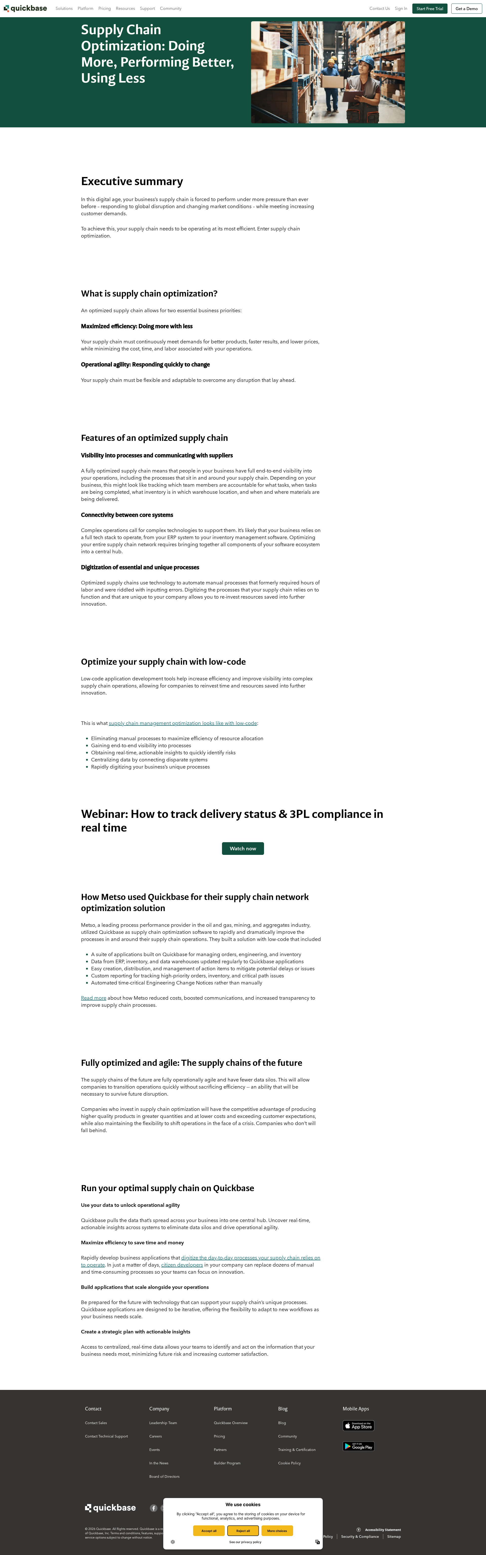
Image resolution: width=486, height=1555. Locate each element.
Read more (93, 998)
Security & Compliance (360, 1536)
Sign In (401, 8)
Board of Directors (164, 1476)
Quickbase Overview (231, 1423)
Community (170, 8)
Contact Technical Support (106, 1436)
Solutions (64, 8)
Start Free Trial (430, 8)
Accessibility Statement (383, 1530)
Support (147, 8)
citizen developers (182, 1265)
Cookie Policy (289, 1463)
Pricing (104, 8)
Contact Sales (96, 1423)
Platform (85, 8)
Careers (155, 1436)
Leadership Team (163, 1423)
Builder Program (227, 1463)
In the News (158, 1463)
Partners (220, 1449)
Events (154, 1449)
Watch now (243, 848)
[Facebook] (153, 1508)
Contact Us (380, 8)
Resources (125, 8)
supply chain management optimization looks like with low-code (183, 723)
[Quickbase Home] (110, 1508)
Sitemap (394, 1536)
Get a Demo (467, 8)
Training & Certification (297, 1449)
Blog (282, 1423)
